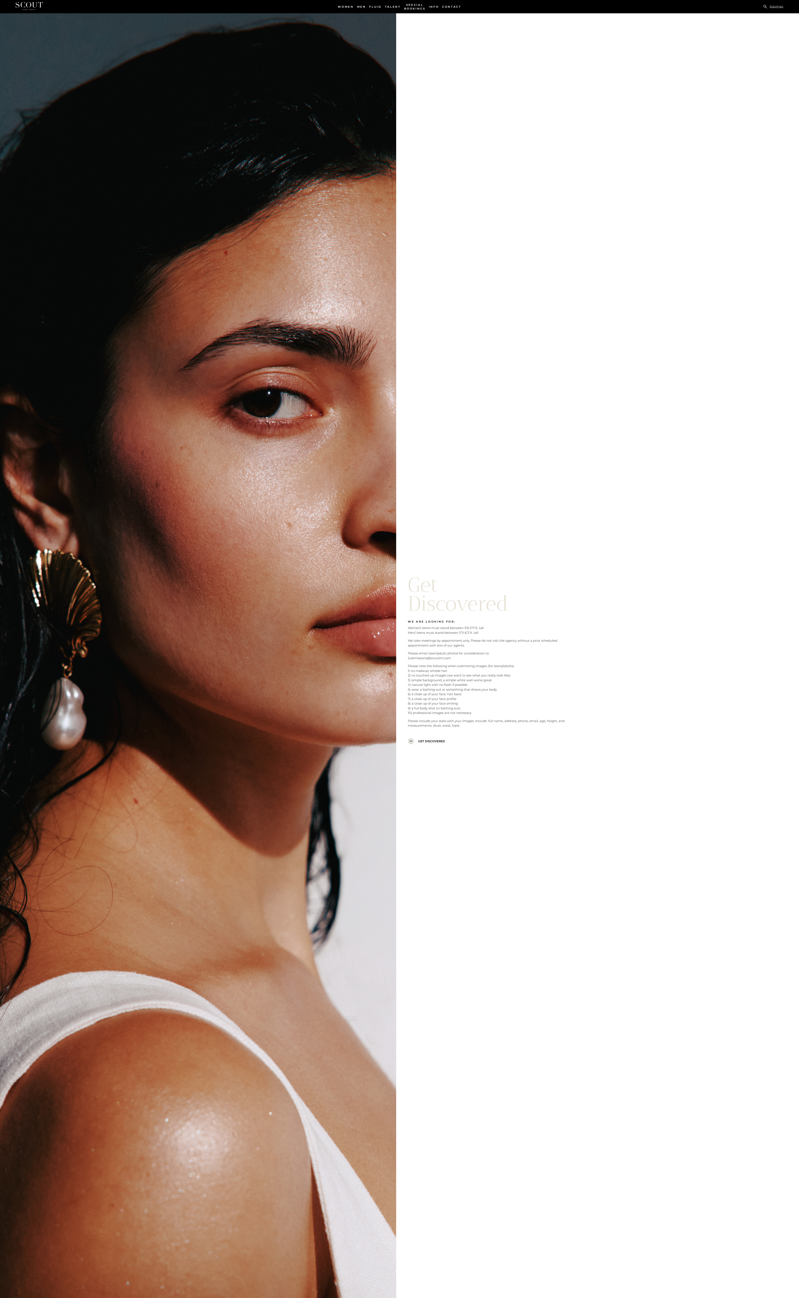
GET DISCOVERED (426, 741)
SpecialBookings (415, 6)
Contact (451, 6)
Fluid (375, 6)
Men (361, 6)
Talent (393, 6)
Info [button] (434, 6)
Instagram (776, 6)
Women (346, 6)
